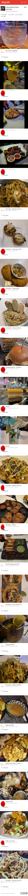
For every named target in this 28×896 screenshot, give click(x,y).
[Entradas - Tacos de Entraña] (14, 589)
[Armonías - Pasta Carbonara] (14, 312)
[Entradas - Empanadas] (14, 273)
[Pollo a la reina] (14, 825)
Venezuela (7, 893)
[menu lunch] (14, 786)
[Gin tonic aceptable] (14, 35)
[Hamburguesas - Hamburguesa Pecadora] (14, 352)
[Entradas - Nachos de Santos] (14, 193)
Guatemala (12, 893)
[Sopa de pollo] (14, 709)
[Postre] (14, 391)
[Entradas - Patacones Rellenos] (14, 233)
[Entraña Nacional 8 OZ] (14, 548)
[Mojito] (14, 430)
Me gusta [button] (5, 57)
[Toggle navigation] (25, 2)
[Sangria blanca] (14, 629)
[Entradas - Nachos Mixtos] (14, 669)
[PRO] (3, 92)
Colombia (3, 893)
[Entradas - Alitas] (14, 509)
